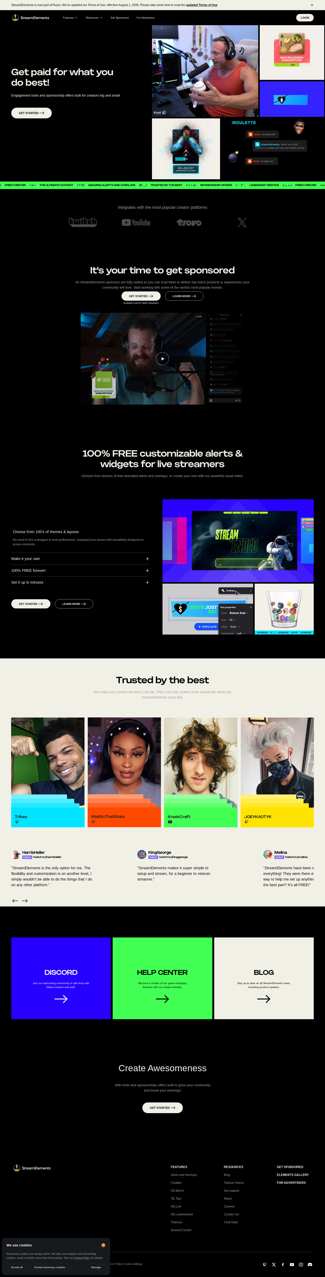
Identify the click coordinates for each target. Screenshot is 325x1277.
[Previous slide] (15, 901)
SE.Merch (177, 1190)
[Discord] (310, 1264)
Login (305, 17)
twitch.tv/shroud (291, 857)
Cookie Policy (82, 1257)
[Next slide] (25, 901)
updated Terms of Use (201, 5)
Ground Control (181, 1230)
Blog (227, 1174)
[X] (274, 1264)
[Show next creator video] (205, 71)
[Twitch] (265, 1264)
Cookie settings (133, 1263)
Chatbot (176, 1182)
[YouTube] (292, 1264)
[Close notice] (312, 5)
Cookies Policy (113, 1263)
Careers (229, 1206)
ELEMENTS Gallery (293, 1174)
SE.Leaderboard (182, 1214)
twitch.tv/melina (165, 857)
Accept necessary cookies (49, 1267)
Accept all (17, 1267)
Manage (96, 1267)
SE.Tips (176, 1198)
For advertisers (291, 1182)
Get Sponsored (120, 17)
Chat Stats (231, 1222)
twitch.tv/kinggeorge (42, 857)
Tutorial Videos (234, 1182)
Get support (231, 1190)
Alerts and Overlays (184, 1174)
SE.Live (176, 1206)
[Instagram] (301, 1264)
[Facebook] (283, 1264)
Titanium (176, 1222)
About (228, 1198)
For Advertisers (146, 17)
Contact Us (231, 1214)
